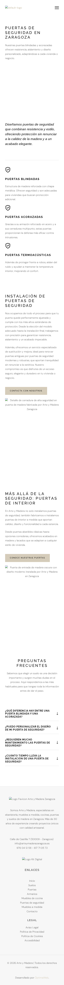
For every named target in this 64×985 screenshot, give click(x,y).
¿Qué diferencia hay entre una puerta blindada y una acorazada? (27, 713)
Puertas (32, 889)
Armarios (32, 894)
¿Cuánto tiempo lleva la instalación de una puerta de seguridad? (27, 758)
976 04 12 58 (24, 848)
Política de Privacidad (32, 931)
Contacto (32, 911)
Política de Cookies (32, 936)
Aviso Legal (32, 927)
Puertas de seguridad (32, 902)
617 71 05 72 (41, 848)
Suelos (32, 885)
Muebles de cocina (32, 898)
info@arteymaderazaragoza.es (32, 843)
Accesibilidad (32, 940)
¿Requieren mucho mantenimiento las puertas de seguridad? (27, 742)
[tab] (32, 714)
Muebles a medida (32, 907)
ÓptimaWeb (41, 977)
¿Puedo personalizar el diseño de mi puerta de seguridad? (28, 728)
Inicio (32, 881)
